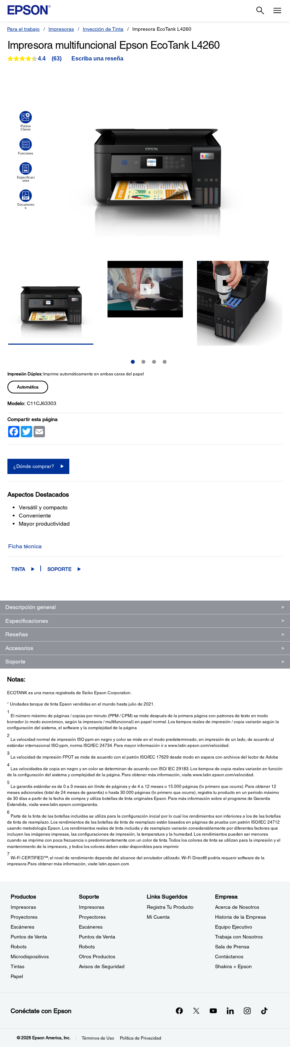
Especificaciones (26, 621)
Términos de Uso (98, 1038)
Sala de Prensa (232, 946)
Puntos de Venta (29, 937)
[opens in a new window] (264, 1010)
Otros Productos (97, 956)
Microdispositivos (30, 956)
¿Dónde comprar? (33, 466)
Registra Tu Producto (170, 907)
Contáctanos (229, 956)
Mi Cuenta (158, 917)
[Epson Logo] (29, 10)
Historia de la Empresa (240, 917)
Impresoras (61, 29)
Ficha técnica (25, 546)
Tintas (17, 966)
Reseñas (16, 634)
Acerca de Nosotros (237, 907)
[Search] (260, 10)
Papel (17, 976)
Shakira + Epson (233, 966)
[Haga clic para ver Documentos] (26, 199)
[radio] (27, 387)
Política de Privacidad (140, 1038)
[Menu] (277, 10)
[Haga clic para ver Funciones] (26, 146)
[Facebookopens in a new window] (179, 1010)
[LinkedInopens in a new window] (230, 1010)
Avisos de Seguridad (101, 966)
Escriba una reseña (97, 58)
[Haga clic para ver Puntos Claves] (26, 121)
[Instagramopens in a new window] (247, 1010)
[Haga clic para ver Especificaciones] (26, 172)
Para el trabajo (23, 29)
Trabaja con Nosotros (239, 937)
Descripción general (30, 607)
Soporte (59, 569)
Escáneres (22, 927)
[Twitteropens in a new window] (196, 1010)
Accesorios (19, 648)
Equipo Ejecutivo (233, 927)
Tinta (18, 569)
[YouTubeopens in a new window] (213, 1010)
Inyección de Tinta (103, 29)
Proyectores (24, 917)
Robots (19, 946)
